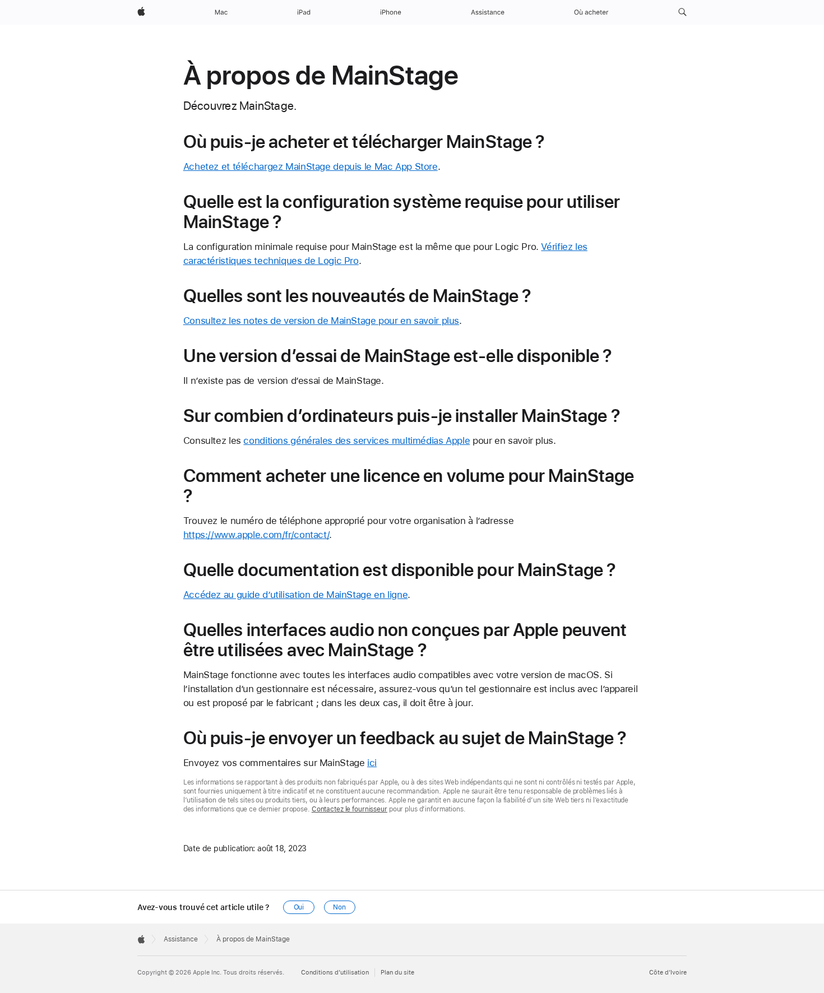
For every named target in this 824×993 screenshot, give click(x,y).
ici (372, 762)
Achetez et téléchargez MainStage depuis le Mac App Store (310, 166)
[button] (682, 12)
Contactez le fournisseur (349, 809)
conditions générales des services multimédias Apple (356, 440)
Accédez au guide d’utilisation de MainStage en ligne (295, 594)
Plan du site (397, 972)
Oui (299, 907)
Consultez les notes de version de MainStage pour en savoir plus (321, 320)
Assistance (181, 939)
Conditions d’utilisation (335, 972)
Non (339, 907)
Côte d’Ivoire (668, 972)
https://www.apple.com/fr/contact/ (256, 534)
